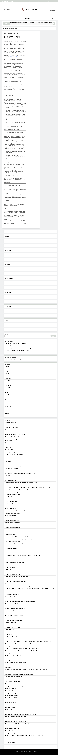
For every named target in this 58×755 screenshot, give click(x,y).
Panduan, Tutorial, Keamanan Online (12, 592)
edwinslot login (8, 461)
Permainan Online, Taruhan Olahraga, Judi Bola (14, 617)
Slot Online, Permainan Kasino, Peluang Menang (14, 660)
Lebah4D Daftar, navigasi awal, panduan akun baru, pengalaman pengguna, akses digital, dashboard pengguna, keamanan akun (29, 543)
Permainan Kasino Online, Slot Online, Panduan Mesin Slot (16, 613)
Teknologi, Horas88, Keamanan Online (12, 730)
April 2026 (7, 373)
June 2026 (7, 368)
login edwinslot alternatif (10, 546)
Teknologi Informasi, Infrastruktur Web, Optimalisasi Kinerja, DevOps (18, 723)
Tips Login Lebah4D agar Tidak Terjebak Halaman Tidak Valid (17, 352)
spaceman (7, 320)
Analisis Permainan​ (9, 429)
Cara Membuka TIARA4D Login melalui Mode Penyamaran (16, 343)
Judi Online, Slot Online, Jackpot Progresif (13, 499)
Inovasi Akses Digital (9, 496)
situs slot (7, 245)
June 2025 (7, 397)
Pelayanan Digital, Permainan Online (12, 594)
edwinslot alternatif (13, 56)
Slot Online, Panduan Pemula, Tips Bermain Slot (14, 653)
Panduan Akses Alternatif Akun (11, 560)
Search (6, 334)
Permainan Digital (8, 606)
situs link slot (7, 264)
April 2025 (7, 401)
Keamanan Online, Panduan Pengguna (12, 529)
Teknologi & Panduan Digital (10, 702)
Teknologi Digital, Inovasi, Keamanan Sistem (13, 718)
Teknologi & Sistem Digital (10, 707)
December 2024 (8, 411)
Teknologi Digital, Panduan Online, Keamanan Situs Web (15, 721)
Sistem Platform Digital (9, 629)
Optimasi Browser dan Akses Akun (11, 548)
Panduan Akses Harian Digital (10, 567)
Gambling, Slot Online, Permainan (11, 468)
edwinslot (7, 456)
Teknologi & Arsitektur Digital (10, 688)
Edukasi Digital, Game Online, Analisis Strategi (14, 454)
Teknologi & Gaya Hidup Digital (11, 693)
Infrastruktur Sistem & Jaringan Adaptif (12, 494)
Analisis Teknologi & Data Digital (11, 442)
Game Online (7, 475)
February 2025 (8, 406)
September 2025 (8, 390)
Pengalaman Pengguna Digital (10, 596)
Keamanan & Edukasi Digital (10, 508)
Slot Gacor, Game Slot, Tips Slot (11, 636)
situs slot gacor (8, 250)
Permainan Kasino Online (10, 610)
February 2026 (8, 378)
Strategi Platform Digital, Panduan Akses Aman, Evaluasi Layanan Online (19, 674)
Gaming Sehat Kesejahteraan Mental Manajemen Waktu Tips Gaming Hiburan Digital (21, 482)
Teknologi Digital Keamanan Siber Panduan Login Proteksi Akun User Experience (20, 714)
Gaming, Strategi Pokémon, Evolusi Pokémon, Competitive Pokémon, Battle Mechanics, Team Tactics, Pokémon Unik (27, 487)
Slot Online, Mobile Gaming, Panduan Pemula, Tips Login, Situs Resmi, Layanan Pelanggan (22, 648)
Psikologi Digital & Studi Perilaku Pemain (13, 627)
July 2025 (7, 394)
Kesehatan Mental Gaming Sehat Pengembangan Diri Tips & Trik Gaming (18, 536)
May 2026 (7, 371)
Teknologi (7, 683)
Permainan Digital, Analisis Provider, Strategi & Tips (15, 608)
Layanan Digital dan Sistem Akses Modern (13, 541)
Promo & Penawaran (9, 624)
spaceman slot (8, 667)
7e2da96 (6, 39)
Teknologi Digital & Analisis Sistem (12, 711)
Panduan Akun (8, 569)
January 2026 (7, 380)
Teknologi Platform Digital (10, 726)
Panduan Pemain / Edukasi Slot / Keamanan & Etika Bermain (16, 576)
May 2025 (7, 399)
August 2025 (7, 392)
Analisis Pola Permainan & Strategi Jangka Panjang (15, 434)
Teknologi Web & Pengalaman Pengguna (12, 728)
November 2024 (8, 413)
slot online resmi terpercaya (10, 639)
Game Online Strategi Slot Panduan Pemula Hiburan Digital (16, 477)
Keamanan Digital (8, 517)
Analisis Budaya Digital (9, 425)
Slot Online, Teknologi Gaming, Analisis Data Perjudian (15, 662)
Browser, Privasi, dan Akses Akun (11, 445)
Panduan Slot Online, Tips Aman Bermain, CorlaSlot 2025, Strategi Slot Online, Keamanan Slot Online (24, 586)
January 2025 (7, 408)
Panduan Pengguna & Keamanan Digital (12, 579)
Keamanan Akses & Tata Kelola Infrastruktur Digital (15, 510)
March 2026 (7, 375)
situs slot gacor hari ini (9, 278)
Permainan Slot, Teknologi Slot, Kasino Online (14, 620)
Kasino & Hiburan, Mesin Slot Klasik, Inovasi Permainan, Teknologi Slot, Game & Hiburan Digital (23, 506)
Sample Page (28, 18)
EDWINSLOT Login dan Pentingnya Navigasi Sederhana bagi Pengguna (34, 22)
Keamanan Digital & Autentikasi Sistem (12, 520)
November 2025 (8, 385)
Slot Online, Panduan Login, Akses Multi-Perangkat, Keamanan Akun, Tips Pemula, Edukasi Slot (23, 650)
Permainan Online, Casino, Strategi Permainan (14, 615)
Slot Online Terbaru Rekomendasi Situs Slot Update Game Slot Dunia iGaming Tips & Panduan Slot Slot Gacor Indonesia (28, 641)
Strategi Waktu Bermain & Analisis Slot (12, 681)
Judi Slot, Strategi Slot (9, 503)
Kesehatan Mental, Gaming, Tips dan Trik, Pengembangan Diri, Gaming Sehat (19, 539)
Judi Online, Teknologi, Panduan (11, 501)
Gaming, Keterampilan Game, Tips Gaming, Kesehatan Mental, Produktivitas (19, 485)
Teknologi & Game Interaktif (10, 690)
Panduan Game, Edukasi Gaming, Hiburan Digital (14, 571)
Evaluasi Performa (8, 463)
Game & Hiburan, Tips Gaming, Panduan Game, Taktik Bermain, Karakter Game (20, 473)
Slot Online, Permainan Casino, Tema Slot (13, 657)
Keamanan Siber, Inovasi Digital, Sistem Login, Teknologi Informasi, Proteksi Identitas (21, 532)
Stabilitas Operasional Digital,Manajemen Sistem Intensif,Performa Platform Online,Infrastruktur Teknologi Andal (26, 669)
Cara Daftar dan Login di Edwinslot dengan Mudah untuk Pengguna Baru (19, 345)
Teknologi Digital (8, 709)
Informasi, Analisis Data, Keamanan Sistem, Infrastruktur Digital (17, 489)
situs (6, 259)
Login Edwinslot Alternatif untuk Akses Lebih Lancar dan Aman (38, 1)
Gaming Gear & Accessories (10, 480)
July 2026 (7, 366)
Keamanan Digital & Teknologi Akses (12, 524)
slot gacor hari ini (8, 283)
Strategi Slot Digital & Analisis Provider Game (13, 676)
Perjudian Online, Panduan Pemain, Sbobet (13, 603)
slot (6, 255)
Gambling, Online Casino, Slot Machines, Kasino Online (15, 466)
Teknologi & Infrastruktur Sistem (11, 695)
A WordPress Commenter (10, 359)
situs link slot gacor (9, 241)
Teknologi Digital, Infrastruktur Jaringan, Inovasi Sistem (15, 716)
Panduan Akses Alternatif (10, 557)
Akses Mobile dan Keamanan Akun (11, 422)
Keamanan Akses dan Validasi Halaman (12, 513)
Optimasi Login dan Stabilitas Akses (12, 550)
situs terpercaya (8, 301)
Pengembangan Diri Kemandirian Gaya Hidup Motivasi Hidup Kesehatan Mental (20, 601)
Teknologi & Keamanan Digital (11, 697)
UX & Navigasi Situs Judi (10, 742)
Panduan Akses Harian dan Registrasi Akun (13, 564)
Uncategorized (8, 737)
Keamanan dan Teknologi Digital (11, 515)
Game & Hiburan (8, 470)
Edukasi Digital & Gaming (10, 452)
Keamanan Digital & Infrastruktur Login (12, 522)
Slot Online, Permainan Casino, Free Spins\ (13, 655)
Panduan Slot (7, 583)
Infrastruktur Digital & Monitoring (11, 492)
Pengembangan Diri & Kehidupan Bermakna (13, 599)
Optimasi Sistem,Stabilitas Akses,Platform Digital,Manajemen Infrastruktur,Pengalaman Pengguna (23, 555)
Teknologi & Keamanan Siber (10, 700)
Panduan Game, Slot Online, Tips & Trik (12, 574)
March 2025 (7, 404)
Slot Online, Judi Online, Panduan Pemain (13, 646)
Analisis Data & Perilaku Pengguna (11, 427)
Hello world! (19, 359)
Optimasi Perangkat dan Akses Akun (12, 553)
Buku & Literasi (8, 447)
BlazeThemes (18, 752)
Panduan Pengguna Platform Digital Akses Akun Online (15, 581)
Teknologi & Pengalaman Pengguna (12, 704)
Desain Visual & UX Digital (10, 449)
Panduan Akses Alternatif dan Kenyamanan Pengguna (15, 562)
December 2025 (8, 383)
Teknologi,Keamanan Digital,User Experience (13, 733)
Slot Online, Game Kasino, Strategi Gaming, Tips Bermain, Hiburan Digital (19, 643)
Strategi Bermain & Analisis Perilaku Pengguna (14, 671)
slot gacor (7, 273)
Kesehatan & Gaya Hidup (9, 534)
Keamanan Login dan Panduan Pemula (12, 527)
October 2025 (7, 387)
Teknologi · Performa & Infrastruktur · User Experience (15, 686)
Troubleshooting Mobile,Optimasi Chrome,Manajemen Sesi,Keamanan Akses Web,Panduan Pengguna (24, 735)
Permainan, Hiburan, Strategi (10, 622)
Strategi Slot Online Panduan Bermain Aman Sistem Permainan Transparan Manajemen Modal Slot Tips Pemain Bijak (27, 679)
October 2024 (7, 415)
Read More (5, 226)
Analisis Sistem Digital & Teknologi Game (13, 436)
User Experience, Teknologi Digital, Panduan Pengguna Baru (16, 740)
